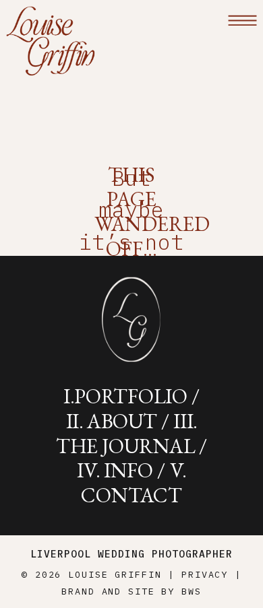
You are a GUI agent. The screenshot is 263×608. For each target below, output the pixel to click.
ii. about (111, 421)
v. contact (133, 482)
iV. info (115, 470)
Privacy (204, 574)
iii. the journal (127, 433)
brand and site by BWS (131, 591)
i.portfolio (125, 396)
